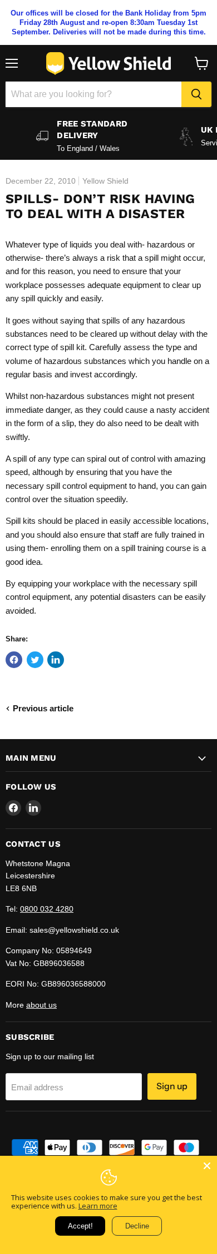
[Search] (196, 94)
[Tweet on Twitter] (35, 659)
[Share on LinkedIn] (55, 659)
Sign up (172, 1086)
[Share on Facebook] (14, 659)
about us (41, 1004)
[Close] (207, 1165)
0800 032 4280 (46, 908)
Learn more (97, 1206)
